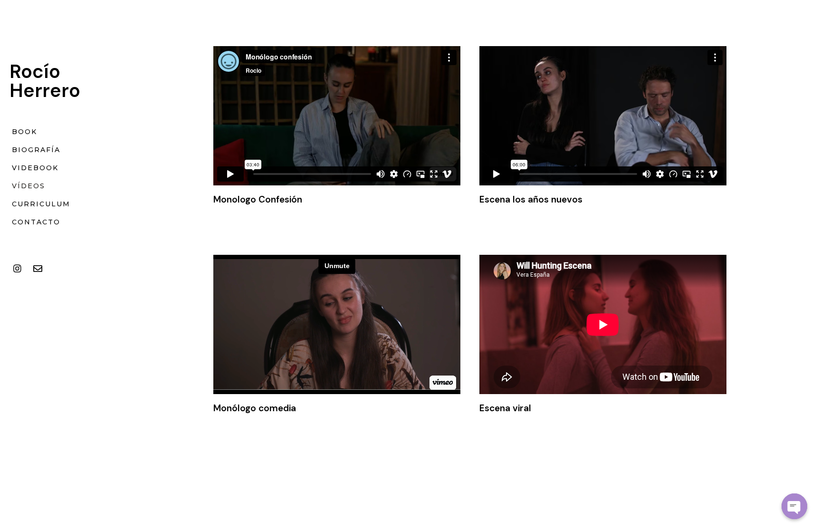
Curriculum (41, 204)
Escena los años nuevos (530, 199)
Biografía (36, 149)
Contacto (36, 222)
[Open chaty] (794, 506)
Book (24, 131)
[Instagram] (17, 269)
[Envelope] (38, 269)
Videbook (35, 168)
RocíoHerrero (45, 81)
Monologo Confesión (257, 199)
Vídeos (28, 186)
